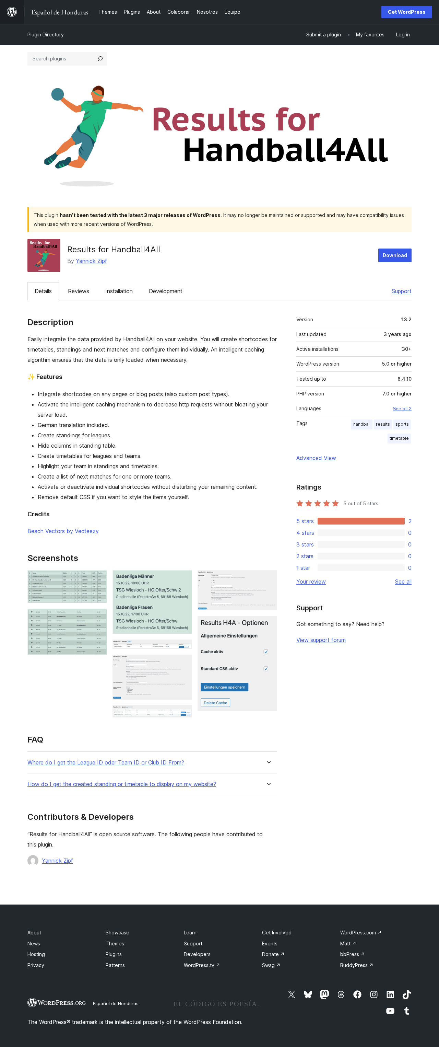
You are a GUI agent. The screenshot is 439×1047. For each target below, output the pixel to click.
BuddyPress (356, 965)
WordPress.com (361, 932)
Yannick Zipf (91, 260)
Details (43, 291)
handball (361, 424)
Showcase (117, 932)
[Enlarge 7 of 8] (267, 579)
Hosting (36, 954)
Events (269, 943)
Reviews (78, 291)
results (383, 424)
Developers (197, 954)
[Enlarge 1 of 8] (97, 579)
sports (402, 424)
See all (403, 581)
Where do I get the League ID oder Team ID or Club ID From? (105, 762)
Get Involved (277, 932)
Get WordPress (407, 12)
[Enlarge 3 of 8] (182, 579)
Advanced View (316, 458)
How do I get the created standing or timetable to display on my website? (121, 784)
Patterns (115, 965)
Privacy (35, 965)
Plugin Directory (45, 34)
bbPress (352, 954)
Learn (190, 932)
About (34, 932)
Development (165, 291)
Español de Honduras (116, 1003)
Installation (119, 291)
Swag (271, 965)
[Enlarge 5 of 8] (182, 663)
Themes (115, 943)
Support (402, 291)
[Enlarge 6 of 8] (182, 714)
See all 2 (402, 408)
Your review (311, 581)
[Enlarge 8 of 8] (267, 625)
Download (395, 255)
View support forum (321, 639)
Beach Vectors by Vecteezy (63, 531)
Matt (348, 943)
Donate (273, 954)
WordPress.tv (202, 965)
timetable (399, 438)
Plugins (114, 954)
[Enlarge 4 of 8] (182, 648)
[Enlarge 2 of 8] (97, 617)
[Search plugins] (100, 59)
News (33, 943)
